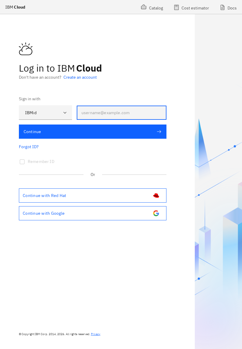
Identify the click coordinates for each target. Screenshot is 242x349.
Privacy (95, 334)
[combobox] (45, 112)
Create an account (80, 77)
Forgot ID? (29, 146)
